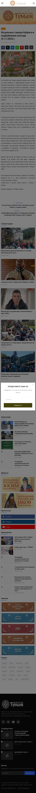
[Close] (33, 384)
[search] (33, 3)
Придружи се (18, 405)
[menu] (2, 3)
